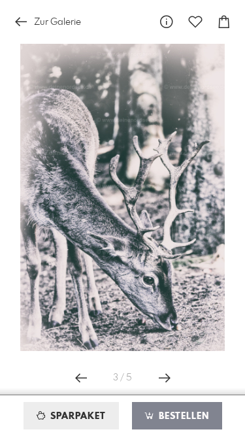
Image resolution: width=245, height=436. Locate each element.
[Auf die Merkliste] (195, 22)
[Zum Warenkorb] (224, 22)
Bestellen (182, 416)
